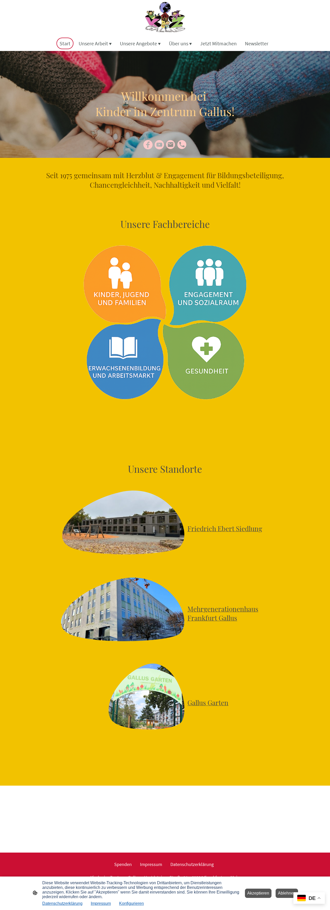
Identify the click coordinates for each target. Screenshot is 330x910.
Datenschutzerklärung (62, 903)
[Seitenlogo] (165, 17)
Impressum (101, 903)
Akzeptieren (258, 893)
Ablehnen (287, 893)
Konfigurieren (131, 903)
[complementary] (309, 898)
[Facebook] (148, 144)
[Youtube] (159, 144)
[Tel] (182, 144)
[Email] (170, 144)
